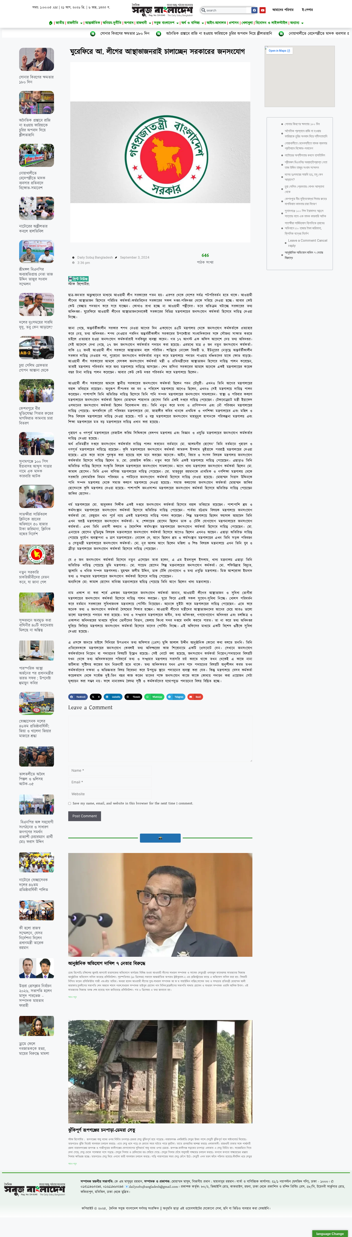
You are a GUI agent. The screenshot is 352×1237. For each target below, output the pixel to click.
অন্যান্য (294, 23)
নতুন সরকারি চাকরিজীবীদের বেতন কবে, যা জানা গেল (34, 577)
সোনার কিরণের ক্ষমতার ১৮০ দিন (37, 34)
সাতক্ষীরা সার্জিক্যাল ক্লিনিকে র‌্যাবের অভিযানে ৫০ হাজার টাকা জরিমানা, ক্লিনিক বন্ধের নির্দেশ (35, 524)
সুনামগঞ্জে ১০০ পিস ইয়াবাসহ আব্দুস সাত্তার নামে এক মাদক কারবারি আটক (35, 469)
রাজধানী (141, 23)
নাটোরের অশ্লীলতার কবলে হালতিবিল (33, 229)
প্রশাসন (234, 23)
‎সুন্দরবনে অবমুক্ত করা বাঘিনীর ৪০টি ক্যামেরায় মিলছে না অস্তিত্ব (36, 625)
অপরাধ (128, 23)
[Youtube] (263, 10)
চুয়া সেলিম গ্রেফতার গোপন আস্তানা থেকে (34, 368)
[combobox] (228, 10)
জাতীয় (60, 23)
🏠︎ (51, 23)
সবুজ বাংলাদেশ (164, 23)
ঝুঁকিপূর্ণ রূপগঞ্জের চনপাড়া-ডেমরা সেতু (101, 1130)
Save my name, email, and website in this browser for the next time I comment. (133, 803)
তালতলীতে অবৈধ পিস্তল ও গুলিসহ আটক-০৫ (32, 779)
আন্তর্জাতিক (92, 23)
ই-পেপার (307, 10)
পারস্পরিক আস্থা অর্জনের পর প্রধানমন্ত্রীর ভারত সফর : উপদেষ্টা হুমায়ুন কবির (36, 676)
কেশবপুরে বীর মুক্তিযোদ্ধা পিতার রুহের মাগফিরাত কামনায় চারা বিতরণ (36, 416)
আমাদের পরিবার (283, 10)
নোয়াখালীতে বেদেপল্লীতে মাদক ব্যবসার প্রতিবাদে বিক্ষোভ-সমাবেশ (249, 34)
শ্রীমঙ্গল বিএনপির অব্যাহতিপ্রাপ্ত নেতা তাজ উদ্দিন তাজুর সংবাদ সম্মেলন (36, 277)
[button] (78, 697)
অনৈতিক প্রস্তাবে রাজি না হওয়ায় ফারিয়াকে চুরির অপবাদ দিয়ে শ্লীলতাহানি (132, 34)
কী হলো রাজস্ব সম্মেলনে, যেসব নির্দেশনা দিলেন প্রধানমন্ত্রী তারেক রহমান (31, 938)
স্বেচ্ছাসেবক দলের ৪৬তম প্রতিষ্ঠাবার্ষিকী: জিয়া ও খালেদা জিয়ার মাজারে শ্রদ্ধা (35, 729)
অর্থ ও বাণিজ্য (191, 23)
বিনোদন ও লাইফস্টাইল (271, 23)
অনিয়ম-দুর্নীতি (112, 23)
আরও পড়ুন (72, 997)
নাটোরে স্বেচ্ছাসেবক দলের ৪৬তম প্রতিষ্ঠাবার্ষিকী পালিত (33, 885)
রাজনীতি (72, 23)
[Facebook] (254, 10)
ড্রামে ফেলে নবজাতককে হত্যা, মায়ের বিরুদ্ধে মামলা (34, 1049)
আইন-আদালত (216, 23)
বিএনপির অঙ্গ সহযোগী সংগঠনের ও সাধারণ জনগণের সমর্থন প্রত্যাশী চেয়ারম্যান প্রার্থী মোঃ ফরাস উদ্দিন (36, 832)
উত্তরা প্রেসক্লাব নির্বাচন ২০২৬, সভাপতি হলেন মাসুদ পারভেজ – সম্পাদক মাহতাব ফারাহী (35, 996)
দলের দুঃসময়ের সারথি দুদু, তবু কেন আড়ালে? (36, 325)
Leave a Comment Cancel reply (307, 243)
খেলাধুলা (247, 23)
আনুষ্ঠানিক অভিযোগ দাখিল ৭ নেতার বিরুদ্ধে (106, 963)
